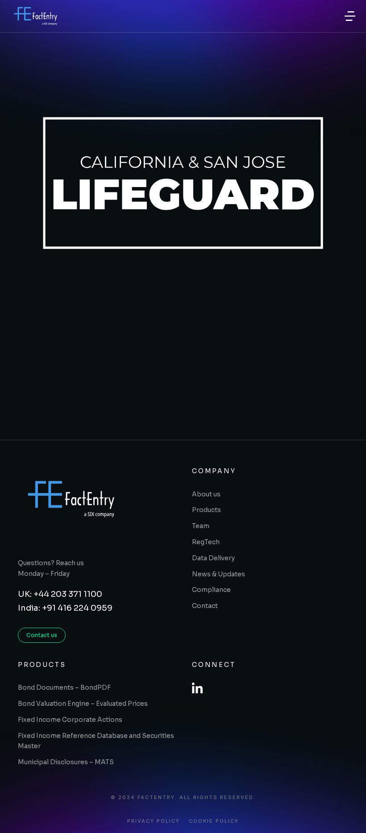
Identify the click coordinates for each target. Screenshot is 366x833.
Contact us (41, 635)
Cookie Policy (214, 821)
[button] (350, 16)
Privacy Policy (153, 821)
